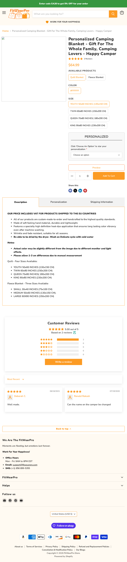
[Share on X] (75, 190)
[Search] (113, 14)
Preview (96, 167)
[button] (46, 339)
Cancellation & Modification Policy (57, 549)
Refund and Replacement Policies (94, 546)
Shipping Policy (68, 546)
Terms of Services (34, 546)
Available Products (82, 71)
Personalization (58, 201)
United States (62, 514)
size (71, 99)
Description (20, 202)
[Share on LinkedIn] (80, 190)
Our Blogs (80, 549)
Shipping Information (101, 201)
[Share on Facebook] (70, 190)
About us (19, 546)
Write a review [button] (63, 362)
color (72, 85)
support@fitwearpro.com (25, 464)
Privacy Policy (52, 546)
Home (5, 31)
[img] (14, 391)
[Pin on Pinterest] (85, 190)
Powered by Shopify (63, 556)
